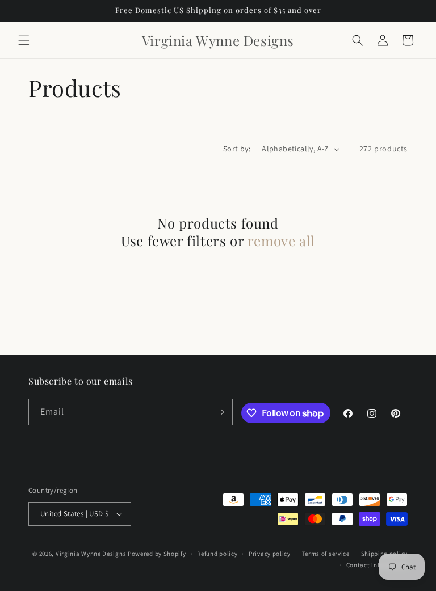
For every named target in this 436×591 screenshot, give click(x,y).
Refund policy (217, 554)
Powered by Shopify (157, 554)
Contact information (377, 565)
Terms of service (326, 554)
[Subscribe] (219, 412)
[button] (23, 40)
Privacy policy (270, 554)
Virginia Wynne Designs (91, 554)
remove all (281, 241)
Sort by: (236, 148)
